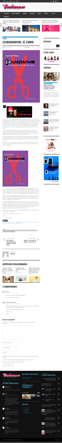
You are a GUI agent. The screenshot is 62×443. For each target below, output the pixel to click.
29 (58, 399)
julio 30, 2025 (56, 122)
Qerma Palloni (12, 222)
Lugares (45, 83)
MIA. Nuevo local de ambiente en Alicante (50, 418)
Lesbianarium (11, 37)
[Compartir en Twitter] (33, 47)
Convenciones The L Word (27, 377)
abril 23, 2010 (10, 47)
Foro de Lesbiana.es (26, 378)
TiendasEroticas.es (28, 412)
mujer (32, 230)
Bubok (14, 126)
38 (58, 383)
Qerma (4, 231)
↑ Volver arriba (56, 439)
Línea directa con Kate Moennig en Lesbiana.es (50, 379)
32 (58, 394)
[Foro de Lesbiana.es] (51, 58)
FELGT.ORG (27, 409)
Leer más (45, 100)
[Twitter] (56, 1)
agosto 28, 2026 (12, 23)
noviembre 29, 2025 (53, 90)
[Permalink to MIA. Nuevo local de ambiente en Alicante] (43, 417)
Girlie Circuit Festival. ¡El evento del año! (51, 431)
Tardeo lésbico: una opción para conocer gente (54, 104)
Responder (17, 293)
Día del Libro (13, 230)
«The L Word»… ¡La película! (49, 400)
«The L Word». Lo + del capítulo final (50, 389)
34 (58, 388)
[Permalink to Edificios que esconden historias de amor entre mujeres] (11, 28)
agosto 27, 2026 (51, 23)
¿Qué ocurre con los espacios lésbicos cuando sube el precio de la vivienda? (50, 21)
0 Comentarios (57, 100)
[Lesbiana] (11, 375)
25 (58, 404)
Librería (11, 126)
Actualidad (5, 37)
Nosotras (17, 37)
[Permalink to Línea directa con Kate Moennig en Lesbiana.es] (43, 378)
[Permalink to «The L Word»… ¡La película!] (43, 399)
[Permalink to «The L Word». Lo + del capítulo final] (43, 389)
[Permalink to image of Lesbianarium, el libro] (21, 76)
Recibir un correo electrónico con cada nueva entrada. (14, 362)
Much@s (18, 120)
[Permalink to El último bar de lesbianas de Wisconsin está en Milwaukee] (46, 128)
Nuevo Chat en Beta (9, 388)
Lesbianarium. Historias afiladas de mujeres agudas (12, 125)
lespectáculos (54, 82)
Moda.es (26, 411)
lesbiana (20, 230)
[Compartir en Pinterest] (37, 47)
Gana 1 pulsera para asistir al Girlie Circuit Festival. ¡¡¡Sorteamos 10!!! (49, 425)
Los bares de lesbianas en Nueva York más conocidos (54, 120)
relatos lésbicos (12, 231)
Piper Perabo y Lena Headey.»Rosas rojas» (47, 384)
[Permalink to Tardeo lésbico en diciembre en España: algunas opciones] (51, 76)
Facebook (20, 213)
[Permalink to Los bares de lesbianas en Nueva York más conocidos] (46, 121)
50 (58, 378)
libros (29, 230)
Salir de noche (49, 83)
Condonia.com (27, 407)
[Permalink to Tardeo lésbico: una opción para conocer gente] (46, 105)
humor (17, 230)
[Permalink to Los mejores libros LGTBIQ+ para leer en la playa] (21, 278)
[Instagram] (53, 1)
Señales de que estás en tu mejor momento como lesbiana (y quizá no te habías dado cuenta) (34, 270)
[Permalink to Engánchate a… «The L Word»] (43, 394)
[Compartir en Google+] (35, 47)
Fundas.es (26, 410)
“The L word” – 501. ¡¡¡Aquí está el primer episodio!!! (49, 405)
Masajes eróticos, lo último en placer (12, 409)
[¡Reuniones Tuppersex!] (51, 145)
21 (58, 417)
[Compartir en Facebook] (30, 47)
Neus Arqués (24, 202)
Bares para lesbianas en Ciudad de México (53, 112)
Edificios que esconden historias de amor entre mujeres (11, 21)
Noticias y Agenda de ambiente (26, 37)
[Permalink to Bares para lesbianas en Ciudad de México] (46, 113)
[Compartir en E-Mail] (39, 47)
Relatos (4, 38)
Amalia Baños (6, 23)
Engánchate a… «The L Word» (50, 394)
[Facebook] (51, 1)
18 (58, 431)
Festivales (50, 82)
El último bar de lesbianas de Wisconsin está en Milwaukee (54, 128)
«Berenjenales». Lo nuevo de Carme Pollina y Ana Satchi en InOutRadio (49, 412)
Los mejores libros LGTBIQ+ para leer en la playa (21, 269)
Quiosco (36, 37)
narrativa (35, 230)
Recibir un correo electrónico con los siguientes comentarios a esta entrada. (18, 359)
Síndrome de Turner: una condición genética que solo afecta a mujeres (30, 21)
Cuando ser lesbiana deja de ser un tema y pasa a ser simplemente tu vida (8, 270)
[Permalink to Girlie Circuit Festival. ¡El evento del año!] (43, 432)
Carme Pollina (5, 218)
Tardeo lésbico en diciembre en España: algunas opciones (49, 87)
